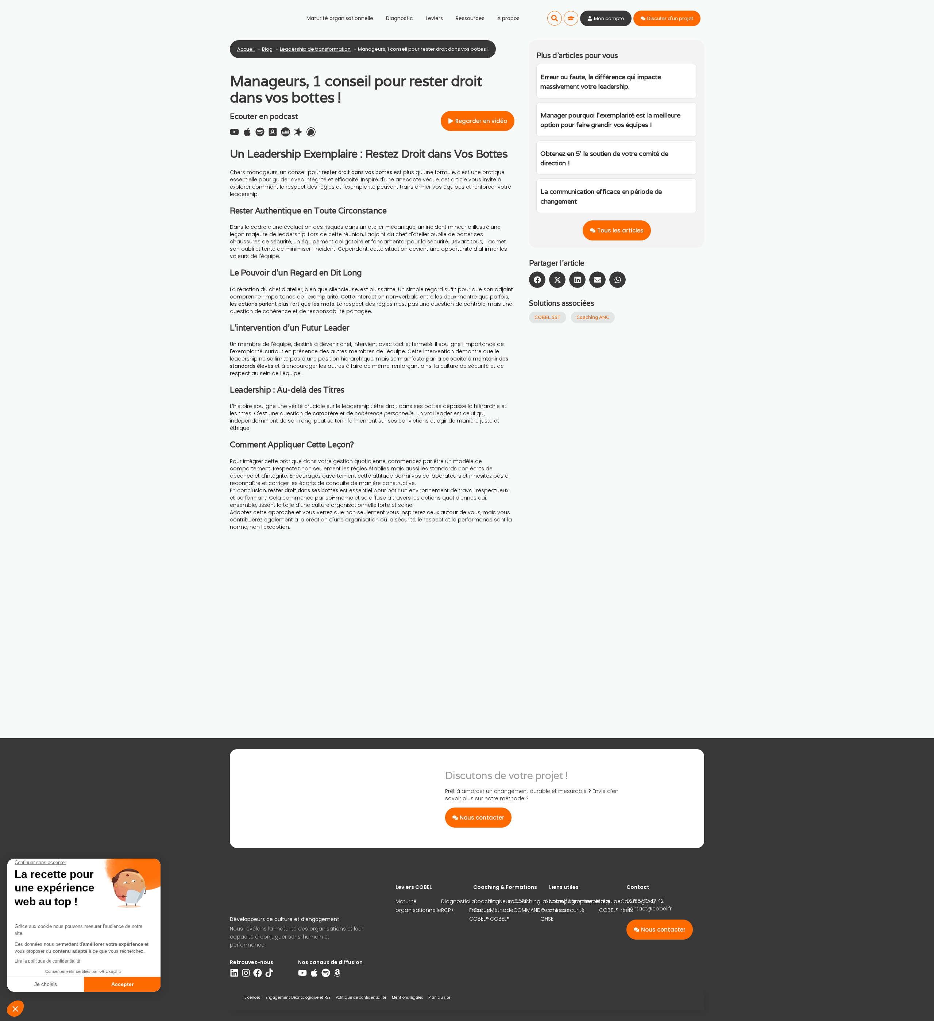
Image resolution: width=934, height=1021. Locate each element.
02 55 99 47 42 (645, 901)
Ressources (470, 18)
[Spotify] (260, 131)
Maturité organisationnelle (339, 18)
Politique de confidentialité (361, 997)
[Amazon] (337, 972)
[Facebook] (257, 972)
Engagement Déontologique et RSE (298, 997)
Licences (252, 997)
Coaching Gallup (486, 906)
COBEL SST (547, 317)
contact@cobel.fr (649, 908)
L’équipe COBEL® (610, 906)
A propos (508, 18)
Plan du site (439, 997)
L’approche (584, 901)
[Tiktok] (269, 972)
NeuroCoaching (519, 901)
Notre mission (559, 906)
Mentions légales (407, 997)
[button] (554, 18)
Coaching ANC (592, 317)
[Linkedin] (234, 972)
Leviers (434, 18)
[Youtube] (234, 131)
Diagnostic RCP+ (455, 906)
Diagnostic (399, 18)
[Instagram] (246, 972)
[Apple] (247, 131)
